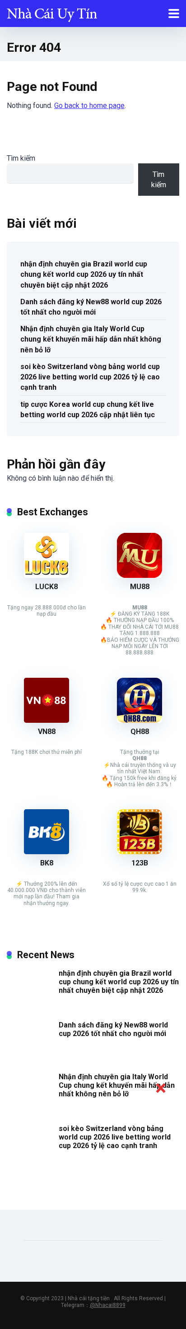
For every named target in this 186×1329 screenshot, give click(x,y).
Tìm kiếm (21, 158)
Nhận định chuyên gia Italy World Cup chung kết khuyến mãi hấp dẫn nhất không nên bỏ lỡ (90, 339)
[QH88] (139, 720)
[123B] (139, 851)
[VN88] (46, 720)
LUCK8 (46, 586)
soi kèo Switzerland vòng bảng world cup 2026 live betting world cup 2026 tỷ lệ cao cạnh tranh (90, 377)
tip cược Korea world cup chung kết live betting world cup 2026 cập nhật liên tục (87, 409)
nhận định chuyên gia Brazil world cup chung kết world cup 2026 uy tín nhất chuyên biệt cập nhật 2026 (83, 274)
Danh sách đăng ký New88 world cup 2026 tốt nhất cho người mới (91, 306)
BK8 (46, 863)
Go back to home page (89, 105)
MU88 (139, 586)
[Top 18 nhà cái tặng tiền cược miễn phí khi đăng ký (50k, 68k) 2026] (52, 12)
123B (139, 863)
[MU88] (139, 575)
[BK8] (46, 851)
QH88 (139, 731)
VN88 (47, 731)
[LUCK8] (46, 575)
